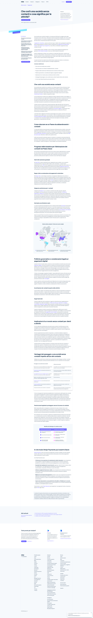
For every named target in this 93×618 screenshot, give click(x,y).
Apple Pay (42, 45)
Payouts (35, 582)
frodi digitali (46, 278)
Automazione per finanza (51, 564)
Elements (35, 570)
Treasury (35, 590)
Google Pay (47, 45)
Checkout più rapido (37, 370)
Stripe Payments (37, 452)
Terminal (35, 589)
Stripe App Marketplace (51, 592)
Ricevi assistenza (63, 584)
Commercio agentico (50, 559)
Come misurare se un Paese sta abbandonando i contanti (26, 41)
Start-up (48, 557)
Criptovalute (36, 567)
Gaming (48, 578)
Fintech (48, 576)
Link (35, 576)
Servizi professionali (50, 584)
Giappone (42, 190)
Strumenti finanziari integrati (52, 563)
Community (62, 560)
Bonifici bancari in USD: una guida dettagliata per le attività (46, 513)
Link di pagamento (37, 579)
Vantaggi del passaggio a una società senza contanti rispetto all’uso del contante (26, 55)
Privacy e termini (63, 563)
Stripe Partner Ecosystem (51, 594)
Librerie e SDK (49, 605)
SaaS (48, 572)
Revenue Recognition (37, 584)
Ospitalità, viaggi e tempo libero (52, 579)
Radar (35, 583)
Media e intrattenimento (51, 582)
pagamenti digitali (38, 265)
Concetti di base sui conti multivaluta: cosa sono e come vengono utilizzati (48, 514)
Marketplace (49, 568)
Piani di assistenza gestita (64, 585)
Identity (35, 572)
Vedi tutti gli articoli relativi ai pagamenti (26, 516)
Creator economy (50, 575)
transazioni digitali (57, 108)
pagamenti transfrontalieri (51, 312)
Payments (36, 580)
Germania (63, 205)
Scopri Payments (50, 540)
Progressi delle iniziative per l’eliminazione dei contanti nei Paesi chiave (26, 44)
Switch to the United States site (73, 615)
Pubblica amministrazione (51, 586)
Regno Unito (38, 175)
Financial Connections (37, 571)
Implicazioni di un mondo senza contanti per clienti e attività (26, 52)
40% (52, 180)
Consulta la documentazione (65, 538)
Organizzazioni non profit (51, 583)
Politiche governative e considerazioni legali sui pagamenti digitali (25, 48)
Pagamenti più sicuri (37, 380)
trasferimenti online (38, 94)
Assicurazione (49, 580)
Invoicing (35, 574)
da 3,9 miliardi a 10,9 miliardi (64, 209)
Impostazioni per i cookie (64, 569)
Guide (61, 556)
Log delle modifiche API (51, 604)
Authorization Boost (37, 559)
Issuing (35, 575)
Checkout (35, 563)
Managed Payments (37, 578)
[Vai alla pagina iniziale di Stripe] (22, 555)
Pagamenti (30, 5)
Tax (34, 587)
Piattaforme (49, 571)
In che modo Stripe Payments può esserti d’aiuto (26, 58)
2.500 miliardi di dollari (42, 50)
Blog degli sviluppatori (51, 608)
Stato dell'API (49, 603)
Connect (35, 566)
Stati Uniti (37, 162)
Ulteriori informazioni (64, 19)
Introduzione (23, 36)
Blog (61, 559)
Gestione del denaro (50, 570)
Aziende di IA (49, 574)
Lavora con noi (62, 576)
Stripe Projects (49, 607)
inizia (38, 487)
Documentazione (50, 599)
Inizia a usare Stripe (25, 19)
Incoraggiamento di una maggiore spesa (41, 373)
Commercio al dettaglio (51, 587)
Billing (35, 560)
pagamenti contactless (39, 43)
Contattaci (68, 1)
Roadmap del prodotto (64, 575)
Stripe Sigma (36, 586)
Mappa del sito (62, 568)
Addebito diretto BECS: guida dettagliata (42, 515)
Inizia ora (23, 541)
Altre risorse (23, 5)
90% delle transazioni (41, 133)
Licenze (61, 567)
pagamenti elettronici (64, 166)
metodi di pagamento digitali (40, 116)
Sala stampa (62, 577)
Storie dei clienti (63, 557)
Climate (35, 564)
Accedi (63, 1)
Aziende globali (49, 566)
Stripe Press (62, 579)
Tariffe (47, 1)
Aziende (48, 556)
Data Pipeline (36, 568)
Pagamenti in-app (50, 567)
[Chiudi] (91, 613)
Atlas (35, 557)
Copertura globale (37, 384)
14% (43, 165)
